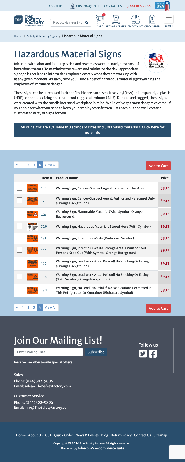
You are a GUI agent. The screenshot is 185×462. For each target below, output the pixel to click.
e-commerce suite (109, 448)
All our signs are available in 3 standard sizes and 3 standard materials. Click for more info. (92, 130)
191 (43, 238)
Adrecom (85, 448)
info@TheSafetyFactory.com (47, 407)
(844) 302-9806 (139, 6)
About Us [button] (55, 6)
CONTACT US (113, 6)
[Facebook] (152, 355)
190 (44, 290)
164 (43, 250)
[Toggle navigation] (169, 19)
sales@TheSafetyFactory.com (48, 386)
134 (43, 214)
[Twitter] (143, 355)
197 (44, 264)
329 (44, 226)
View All (51, 165)
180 (44, 188)
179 (44, 201)
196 (44, 277)
